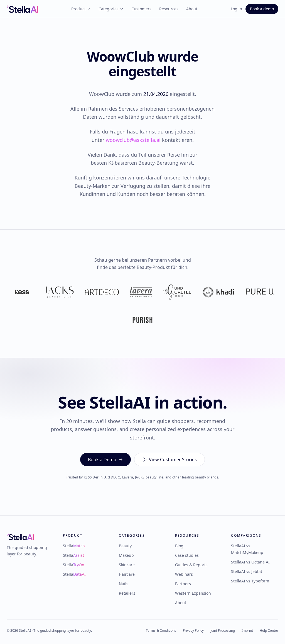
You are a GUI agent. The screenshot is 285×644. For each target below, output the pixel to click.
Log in (236, 8)
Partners (183, 583)
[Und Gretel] (177, 292)
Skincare (127, 564)
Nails (123, 583)
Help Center (269, 630)
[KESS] (22, 292)
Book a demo (262, 8)
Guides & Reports (191, 564)
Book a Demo (102, 459)
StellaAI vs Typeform (250, 581)
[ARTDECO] (102, 292)
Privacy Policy (193, 630)
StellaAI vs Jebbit (246, 571)
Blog (179, 545)
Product (78, 8)
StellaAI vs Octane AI (250, 562)
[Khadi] (218, 292)
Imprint (247, 630)
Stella (74, 545)
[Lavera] (141, 292)
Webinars (184, 574)
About (191, 8)
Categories (109, 8)
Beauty (125, 545)
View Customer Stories (173, 459)
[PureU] (260, 292)
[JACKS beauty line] (59, 292)
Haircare (127, 574)
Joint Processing (222, 630)
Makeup (126, 555)
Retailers (127, 593)
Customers (141, 8)
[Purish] (143, 320)
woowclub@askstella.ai (133, 140)
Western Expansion (193, 593)
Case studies (187, 555)
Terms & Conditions (161, 630)
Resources (168, 8)
